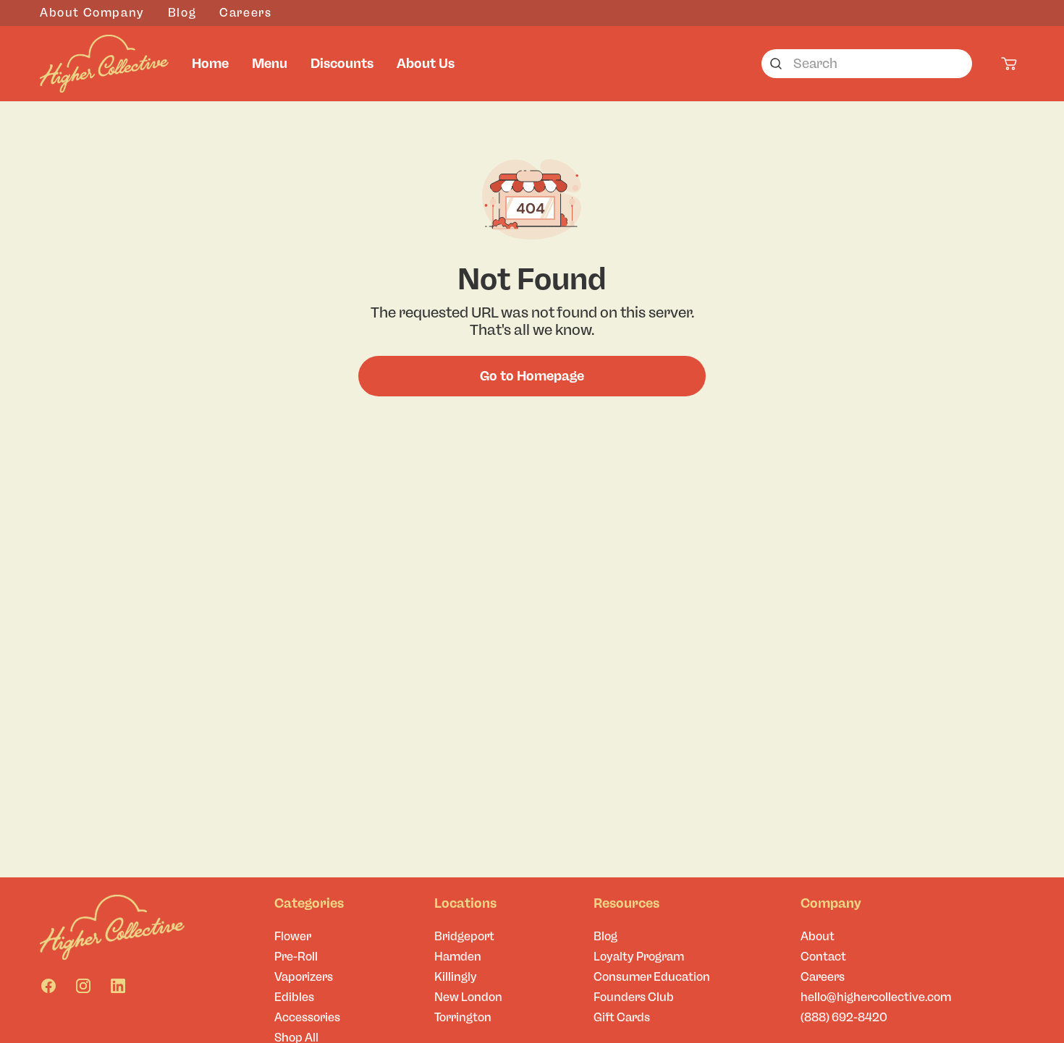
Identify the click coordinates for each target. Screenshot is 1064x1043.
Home (210, 64)
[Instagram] (83, 986)
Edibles (294, 997)
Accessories (307, 1017)
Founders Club (634, 997)
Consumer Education (652, 977)
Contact (823, 956)
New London (468, 997)
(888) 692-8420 (844, 1017)
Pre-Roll (296, 956)
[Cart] (1009, 63)
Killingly (455, 977)
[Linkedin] (118, 986)
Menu (269, 64)
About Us (426, 64)
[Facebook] (48, 986)
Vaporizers (303, 977)
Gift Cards (622, 1017)
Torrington (462, 1017)
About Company (92, 13)
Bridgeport (464, 936)
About (818, 936)
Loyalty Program (639, 956)
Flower (292, 936)
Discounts (342, 64)
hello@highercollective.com (876, 997)
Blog (182, 13)
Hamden (457, 956)
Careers (245, 13)
